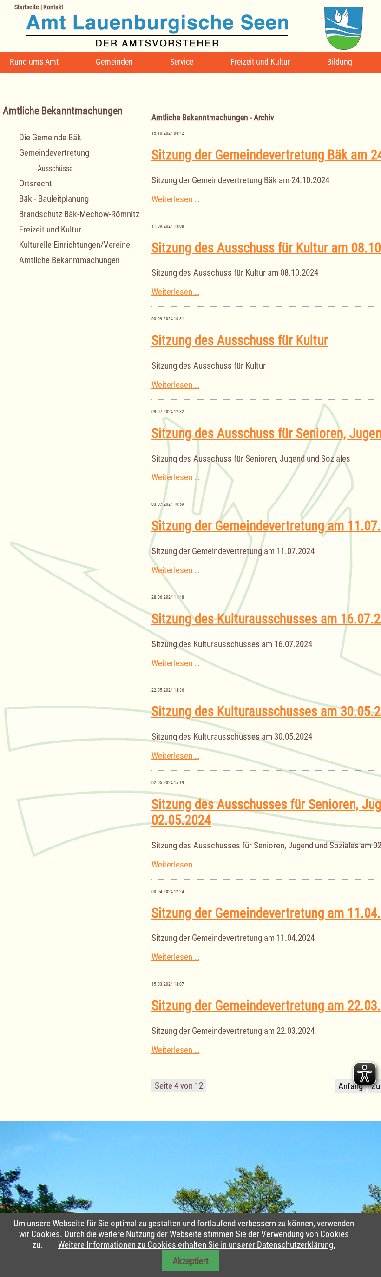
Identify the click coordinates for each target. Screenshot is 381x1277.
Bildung (339, 61)
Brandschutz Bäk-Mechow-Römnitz (79, 214)
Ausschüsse (55, 168)
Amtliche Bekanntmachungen (69, 260)
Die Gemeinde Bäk (50, 137)
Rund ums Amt (34, 61)
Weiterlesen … (175, 199)
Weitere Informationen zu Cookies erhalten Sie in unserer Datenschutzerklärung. (196, 1244)
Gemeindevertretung (54, 152)
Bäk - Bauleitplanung (54, 198)
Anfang (350, 1086)
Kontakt (53, 7)
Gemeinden (114, 61)
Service (181, 61)
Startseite (26, 7)
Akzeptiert (191, 1261)
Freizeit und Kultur (260, 61)
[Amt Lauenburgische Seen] (181, 25)
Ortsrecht (35, 183)
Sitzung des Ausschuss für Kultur (239, 340)
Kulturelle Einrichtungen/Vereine (74, 244)
